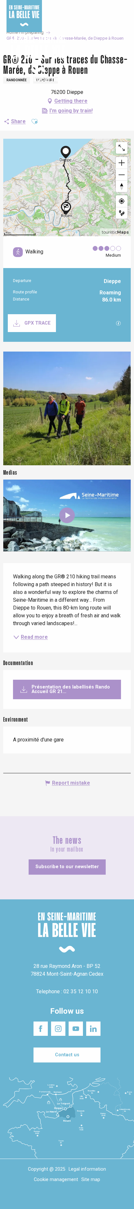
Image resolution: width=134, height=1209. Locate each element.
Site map (90, 1179)
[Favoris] (108, 54)
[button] (123, 54)
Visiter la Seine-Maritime (112, 9)
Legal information (87, 1169)
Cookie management (56, 1179)
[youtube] (67, 515)
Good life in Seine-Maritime (67, 9)
